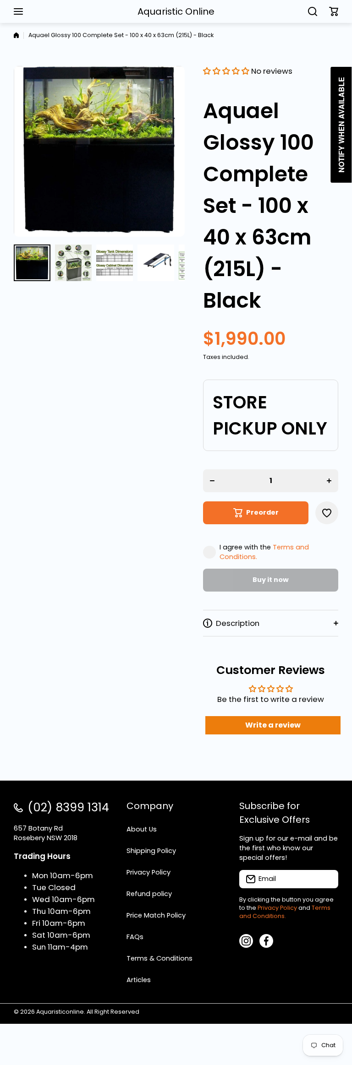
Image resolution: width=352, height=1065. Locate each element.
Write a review (273, 725)
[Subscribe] (326, 879)
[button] (333, 11)
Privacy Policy (277, 908)
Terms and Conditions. (284, 912)
